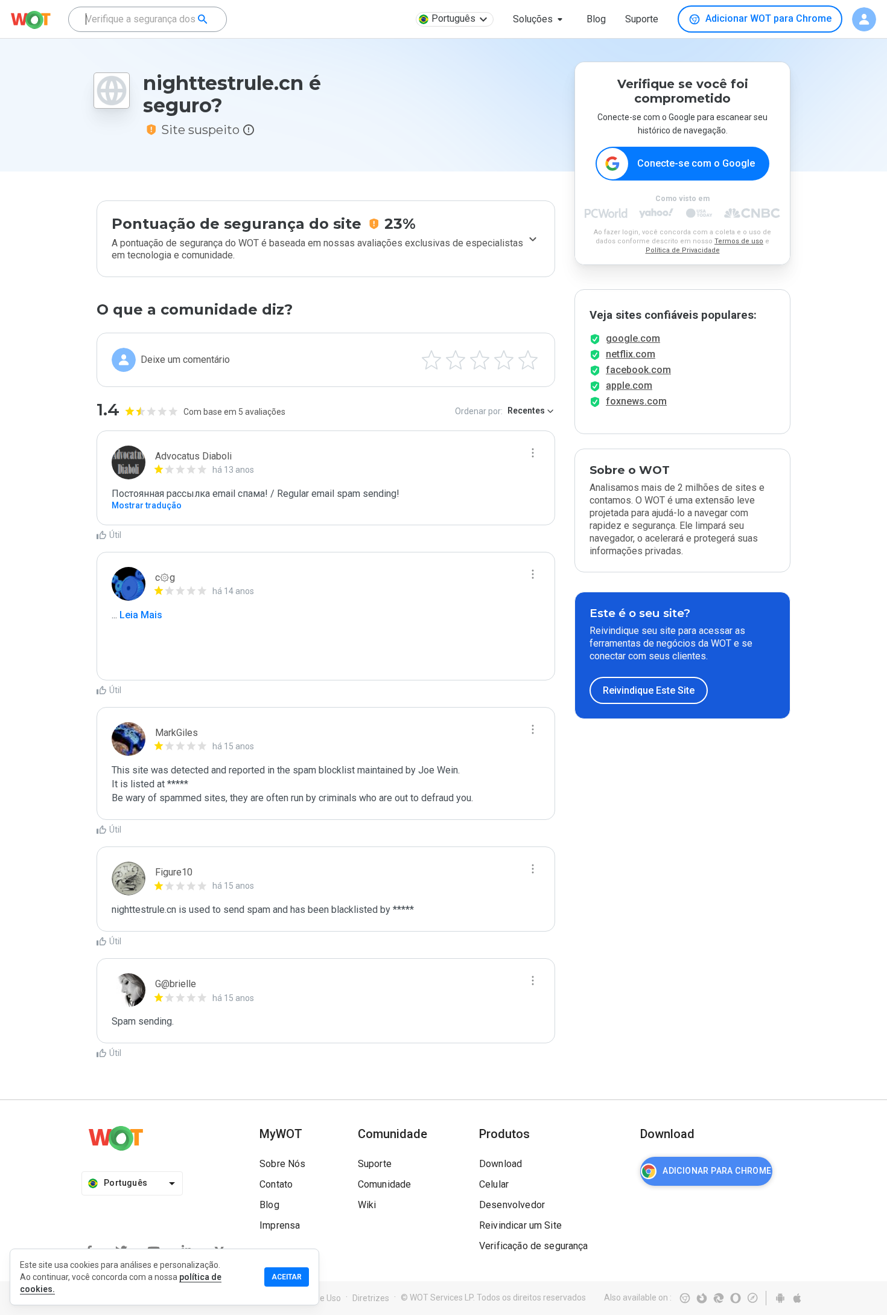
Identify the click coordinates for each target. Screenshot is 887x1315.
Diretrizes (370, 1298)
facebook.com (638, 370)
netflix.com (630, 354)
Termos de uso (738, 241)
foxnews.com (636, 401)
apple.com (629, 385)
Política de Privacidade (683, 250)
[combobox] (147, 19)
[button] (540, 19)
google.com (633, 338)
